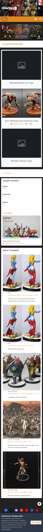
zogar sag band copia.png (11, 241)
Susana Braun (14, 393)
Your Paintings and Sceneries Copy (21, 121)
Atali (9, 293)
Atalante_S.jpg (13, 490)
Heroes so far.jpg (14, 439)
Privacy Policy (6, 529)
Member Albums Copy (21, 161)
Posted (30, 295)
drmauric (13, 345)
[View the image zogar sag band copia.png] (21, 227)
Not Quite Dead (15, 295)
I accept (36, 522)
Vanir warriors (12, 391)
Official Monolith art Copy (21, 83)
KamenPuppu (9, 243)
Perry (11, 442)
